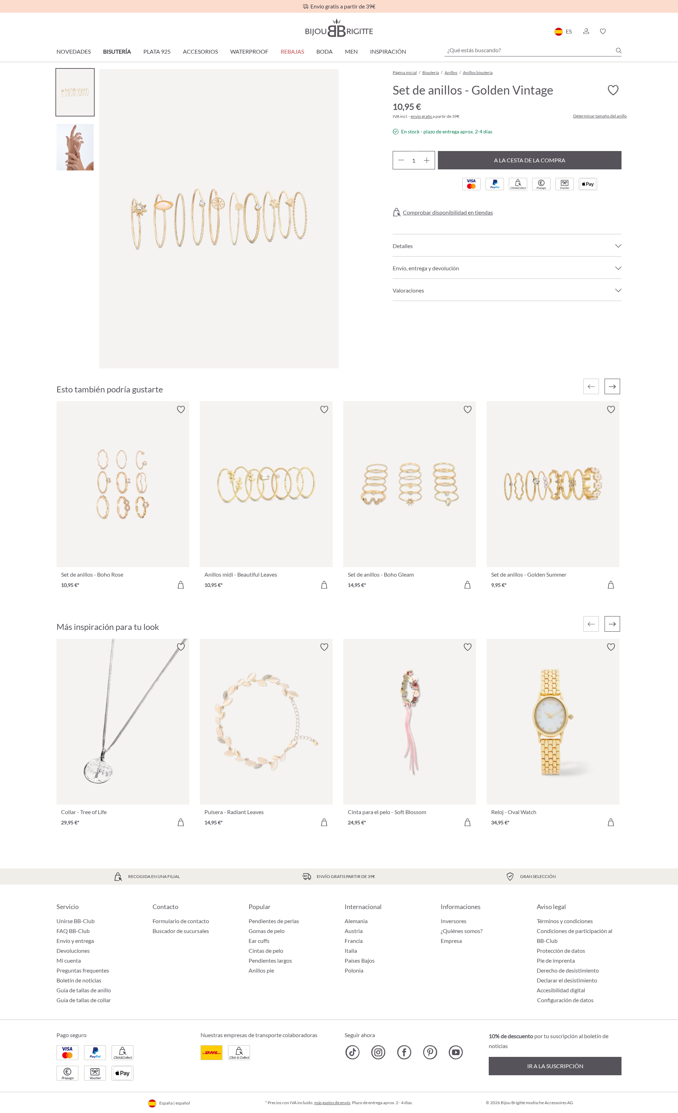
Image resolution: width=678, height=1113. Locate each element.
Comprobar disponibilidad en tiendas (448, 212)
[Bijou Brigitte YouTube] (456, 1052)
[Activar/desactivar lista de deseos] (613, 90)
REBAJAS (292, 51)
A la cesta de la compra (529, 160)
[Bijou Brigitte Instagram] (378, 1052)
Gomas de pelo (267, 930)
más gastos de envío (332, 1102)
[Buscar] (618, 50)
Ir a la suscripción (555, 1066)
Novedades (73, 51)
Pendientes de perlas (274, 921)
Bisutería (117, 51)
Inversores (453, 921)
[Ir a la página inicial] (339, 27)
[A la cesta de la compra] (180, 584)
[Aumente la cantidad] (426, 160)
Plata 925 (157, 51)
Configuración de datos (565, 1000)
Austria (354, 930)
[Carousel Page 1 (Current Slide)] (75, 92)
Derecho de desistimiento (568, 970)
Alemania (356, 921)
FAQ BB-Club (73, 930)
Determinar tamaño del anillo (600, 116)
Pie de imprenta (556, 960)
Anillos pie (261, 970)
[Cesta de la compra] (619, 31)
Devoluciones (73, 950)
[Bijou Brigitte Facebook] (404, 1052)
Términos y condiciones (565, 921)
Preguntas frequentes (82, 970)
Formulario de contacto (181, 921)
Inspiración (388, 51)
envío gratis (422, 116)
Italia (351, 950)
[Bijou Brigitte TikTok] (353, 1052)
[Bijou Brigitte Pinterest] (430, 1052)
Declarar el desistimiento (567, 980)
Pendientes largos (270, 960)
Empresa (451, 940)
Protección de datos (561, 950)
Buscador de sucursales (181, 930)
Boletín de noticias (78, 980)
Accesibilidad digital (561, 990)
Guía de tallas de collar (83, 1000)
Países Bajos (360, 960)
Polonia (354, 970)
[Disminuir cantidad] (401, 160)
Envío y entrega (75, 940)
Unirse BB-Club (75, 921)
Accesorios (200, 51)
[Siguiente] (612, 386)
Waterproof (249, 51)
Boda (324, 51)
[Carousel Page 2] (75, 147)
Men (351, 51)
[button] (585, 31)
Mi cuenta (68, 960)
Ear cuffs (259, 940)
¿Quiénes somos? (461, 930)
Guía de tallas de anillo (83, 990)
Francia (354, 940)
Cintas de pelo (266, 950)
